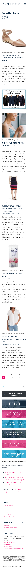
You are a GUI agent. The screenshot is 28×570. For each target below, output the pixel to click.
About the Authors (9, 515)
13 (19, 377)
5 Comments (19, 140)
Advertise (6, 525)
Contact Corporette (9, 517)
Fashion (4, 148)
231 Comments (19, 270)
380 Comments (19, 333)
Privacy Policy (8, 546)
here (20, 492)
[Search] (23, 387)
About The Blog (8, 505)
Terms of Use (7, 544)
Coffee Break (6, 62)
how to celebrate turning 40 (14, 480)
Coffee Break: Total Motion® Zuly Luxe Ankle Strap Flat (13, 58)
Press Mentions (8, 507)
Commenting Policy (9, 542)
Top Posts (7, 509)
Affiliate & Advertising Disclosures (13, 548)
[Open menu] (25, 4)
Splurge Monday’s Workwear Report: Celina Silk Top (14, 339)
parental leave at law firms (14, 477)
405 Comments (19, 203)
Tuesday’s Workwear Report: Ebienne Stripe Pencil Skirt (12, 208)
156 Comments (19, 52)
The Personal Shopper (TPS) (10, 213)
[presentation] (14, 38)
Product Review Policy (10, 527)
